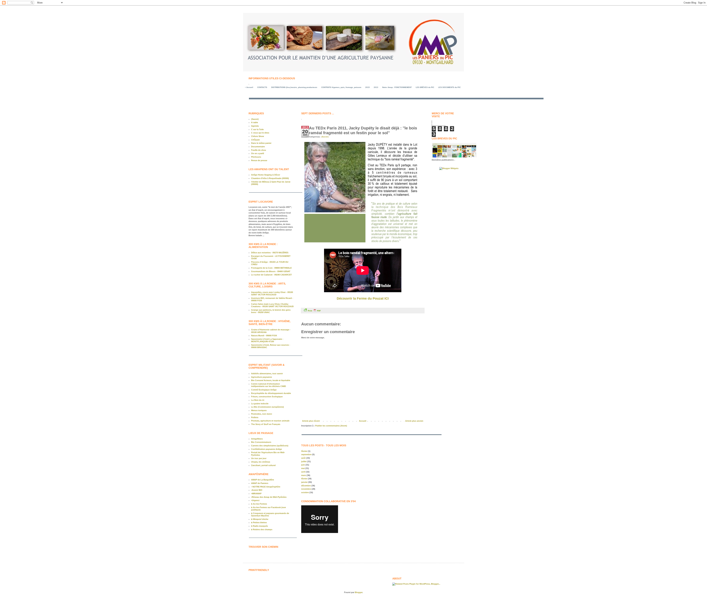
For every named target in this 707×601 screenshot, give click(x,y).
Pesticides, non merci (261, 414)
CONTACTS (262, 87)
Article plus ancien (414, 421)
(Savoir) (324, 137)
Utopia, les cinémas (260, 462)
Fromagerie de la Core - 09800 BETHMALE (271, 268)
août (303, 458)
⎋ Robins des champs (261, 529)
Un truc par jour (258, 458)
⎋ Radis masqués (259, 526)
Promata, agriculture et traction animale (270, 421)
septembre (306, 454)
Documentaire (258, 146)
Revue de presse (259, 160)
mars (303, 475)
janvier (304, 482)
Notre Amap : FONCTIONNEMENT (397, 87)
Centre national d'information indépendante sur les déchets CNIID (268, 385)
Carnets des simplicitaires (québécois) (269, 445)
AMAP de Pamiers (259, 483)
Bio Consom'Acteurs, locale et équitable (270, 380)
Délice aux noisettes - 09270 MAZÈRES (269, 252)
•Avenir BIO (256, 490)
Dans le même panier (261, 143)
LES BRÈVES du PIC (425, 87)
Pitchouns (256, 157)
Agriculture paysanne (261, 377)
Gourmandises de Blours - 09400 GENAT (270, 271)
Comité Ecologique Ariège (264, 390)
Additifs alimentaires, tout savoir (267, 373)
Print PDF (314, 311)
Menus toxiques (259, 410)
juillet (304, 461)
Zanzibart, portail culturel (263, 465)
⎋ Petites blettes (259, 522)
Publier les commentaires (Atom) (331, 426)
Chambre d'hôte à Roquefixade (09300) (270, 178)
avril (303, 472)
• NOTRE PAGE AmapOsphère (265, 487)
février (304, 451)
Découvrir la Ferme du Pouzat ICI (363, 298)
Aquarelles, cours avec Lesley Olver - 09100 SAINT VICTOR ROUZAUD (272, 293)
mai (303, 468)
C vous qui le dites (260, 133)
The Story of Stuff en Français (265, 424)
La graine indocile (259, 403)
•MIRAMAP (256, 493)
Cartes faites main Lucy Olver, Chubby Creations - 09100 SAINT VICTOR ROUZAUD (272, 305)
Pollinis (254, 417)
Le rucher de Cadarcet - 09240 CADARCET (271, 275)
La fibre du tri (257, 400)
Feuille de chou (258, 150)
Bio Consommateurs (261, 442)
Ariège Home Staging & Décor (265, 175)
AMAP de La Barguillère (262, 480)
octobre (305, 492)
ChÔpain (255, 140)
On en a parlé (257, 153)
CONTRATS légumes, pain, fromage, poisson (341, 87)
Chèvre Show (257, 136)
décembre (306, 485)
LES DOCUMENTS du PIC (449, 87)
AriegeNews (257, 439)
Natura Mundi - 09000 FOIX (264, 335)
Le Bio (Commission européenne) (267, 407)
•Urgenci (255, 500)
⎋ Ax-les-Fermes (259, 504)
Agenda (255, 126)
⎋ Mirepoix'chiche (259, 519)
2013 (376, 87)
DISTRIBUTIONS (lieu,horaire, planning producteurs (294, 87)
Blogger (358, 592)
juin (303, 465)
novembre (306, 489)
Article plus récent (311, 421)
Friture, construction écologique (267, 396)
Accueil (362, 421)
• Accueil (249, 87)
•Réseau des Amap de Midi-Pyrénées (268, 497)
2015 (367, 87)
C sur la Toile (257, 129)
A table (254, 122)
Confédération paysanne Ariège (266, 449)
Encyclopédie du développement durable (271, 393)
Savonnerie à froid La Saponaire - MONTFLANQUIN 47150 (267, 340)
